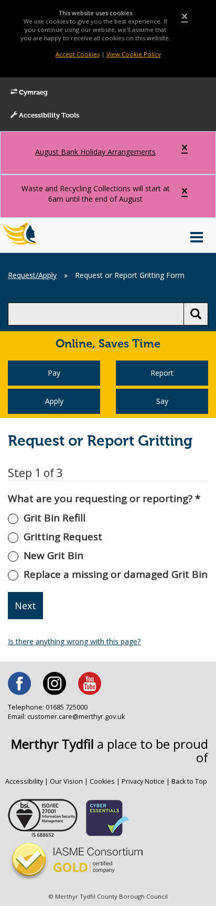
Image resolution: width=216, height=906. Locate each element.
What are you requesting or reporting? (104, 498)
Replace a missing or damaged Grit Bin (116, 574)
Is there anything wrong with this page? (74, 641)
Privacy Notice (143, 781)
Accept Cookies (78, 54)
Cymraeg (32, 92)
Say (162, 401)
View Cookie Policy (133, 54)
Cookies (102, 781)
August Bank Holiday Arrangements (95, 152)
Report (162, 373)
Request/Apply (32, 275)
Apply (54, 401)
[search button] (195, 314)
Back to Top (189, 781)
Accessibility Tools (48, 115)
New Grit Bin (53, 555)
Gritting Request (63, 536)
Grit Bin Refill (54, 518)
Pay (54, 373)
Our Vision (66, 781)
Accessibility (24, 781)
